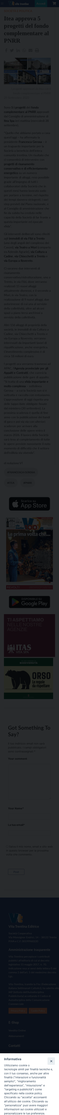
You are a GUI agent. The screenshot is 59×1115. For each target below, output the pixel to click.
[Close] (51, 1061)
